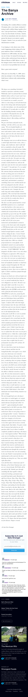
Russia (3, 7)
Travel (8, 7)
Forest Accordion (6, 614)
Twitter (21, 691)
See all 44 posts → (7, 621)
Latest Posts (8, 691)
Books (19, 2)
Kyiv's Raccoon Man (7, 602)
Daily (14, 2)
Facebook (15, 691)
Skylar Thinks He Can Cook (9, 608)
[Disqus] (14, 576)
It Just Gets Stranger (11, 18)
